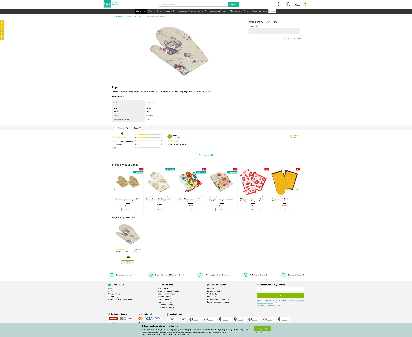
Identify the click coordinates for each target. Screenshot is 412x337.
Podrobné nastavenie (262, 333)
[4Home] (113, 16)
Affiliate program (114, 296)
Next (297, 189)
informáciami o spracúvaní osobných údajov (269, 305)
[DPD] (130, 318)
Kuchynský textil (131, 16)
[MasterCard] (140, 318)
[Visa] (148, 318)
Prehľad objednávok (214, 291)
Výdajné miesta (114, 294)
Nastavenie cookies (165, 302)
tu (188, 334)
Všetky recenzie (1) (206, 155)
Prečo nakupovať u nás (166, 299)
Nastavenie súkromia (218, 332)
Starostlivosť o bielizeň (166, 307)
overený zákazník (296, 136)
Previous (115, 189)
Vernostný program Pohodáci (169, 291)
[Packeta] (113, 318)
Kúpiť (274, 31)
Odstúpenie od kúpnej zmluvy (218, 299)
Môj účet (210, 288)
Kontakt (111, 288)
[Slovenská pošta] (123, 318)
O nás (110, 291)
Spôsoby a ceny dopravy (167, 294)
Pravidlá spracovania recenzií (218, 302)
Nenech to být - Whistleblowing (120, 299)
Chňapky (140, 16)
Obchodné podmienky (166, 304)
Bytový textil (119, 16)
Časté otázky (212, 294)
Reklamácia (211, 296)
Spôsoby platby (164, 296)
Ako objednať (163, 288)
